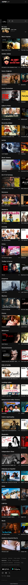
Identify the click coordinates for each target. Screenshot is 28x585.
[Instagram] (3, 573)
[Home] (6, 1)
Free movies (17, 558)
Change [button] (8, 575)
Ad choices (17, 562)
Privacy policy (15, 560)
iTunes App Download (6, 569)
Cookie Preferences (14, 583)
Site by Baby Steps (22, 580)
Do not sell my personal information (11, 564)
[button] (14, 30)
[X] (9, 573)
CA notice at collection (7, 562)
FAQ (22, 562)
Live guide (4, 558)
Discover (10, 558)
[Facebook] (6, 573)
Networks (4, 560)
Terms (9, 560)
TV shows (23, 558)
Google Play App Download (16, 569)
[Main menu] (25, 2)
